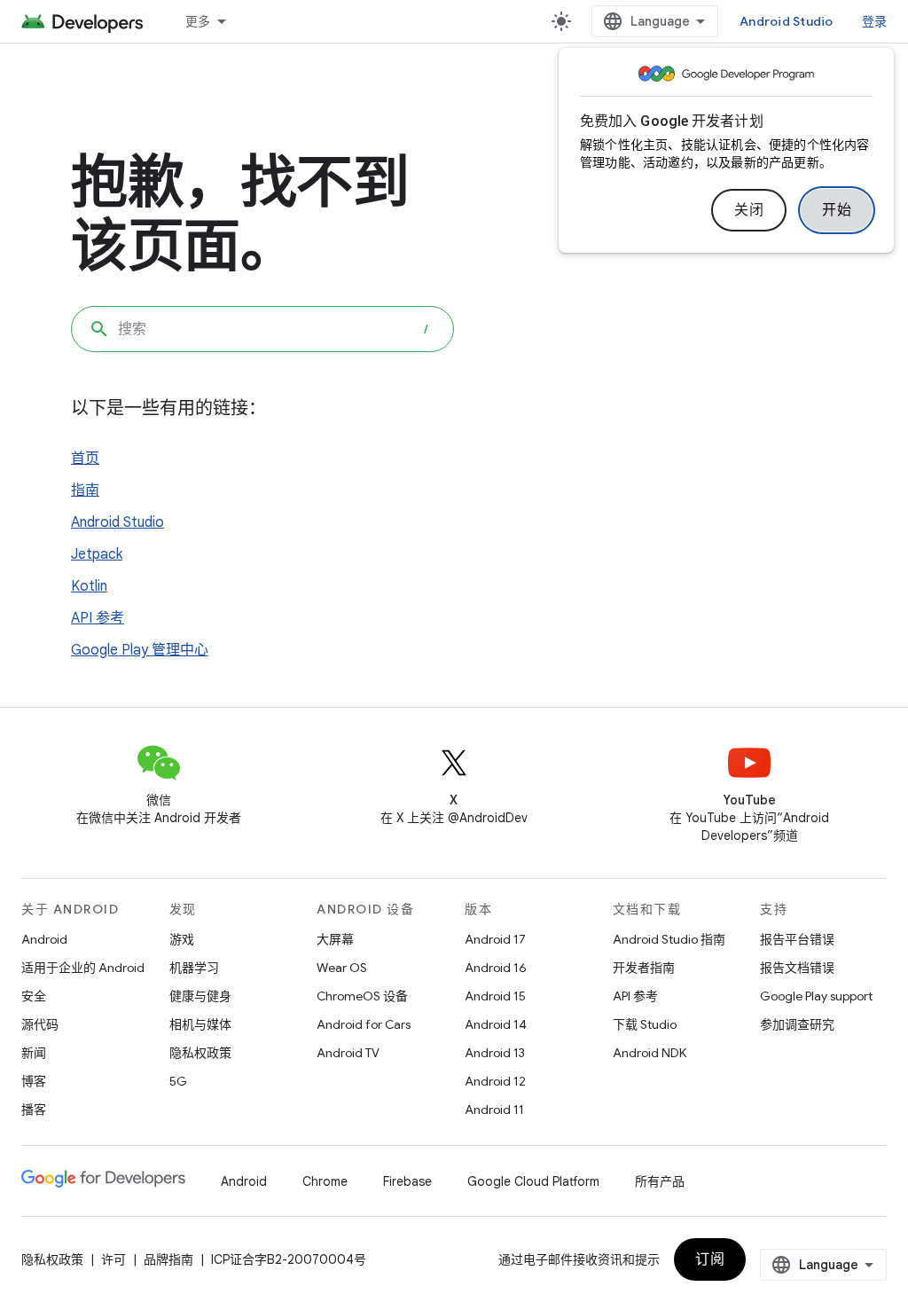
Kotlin (89, 586)
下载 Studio (645, 1024)
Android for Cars (364, 1024)
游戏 (181, 939)
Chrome (325, 1181)
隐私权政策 (200, 1053)
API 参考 (97, 618)
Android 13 (495, 1053)
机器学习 (194, 968)
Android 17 (495, 939)
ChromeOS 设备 (362, 996)
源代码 (40, 1024)
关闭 (748, 210)
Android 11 (494, 1110)
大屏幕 (335, 939)
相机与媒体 (200, 1024)
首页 (85, 458)
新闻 (33, 1053)
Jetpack (96, 554)
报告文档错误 (797, 968)
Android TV (348, 1053)
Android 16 (496, 968)
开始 (836, 210)
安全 (33, 996)
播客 (33, 1110)
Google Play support (816, 996)
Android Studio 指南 (669, 939)
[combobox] (262, 329)
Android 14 (496, 1024)
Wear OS (342, 968)
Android (44, 939)
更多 (198, 21)
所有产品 (660, 1181)
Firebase (407, 1181)
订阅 (709, 1259)
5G (178, 1081)
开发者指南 (644, 968)
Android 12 (495, 1081)
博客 (33, 1081)
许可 (113, 1259)
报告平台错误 (797, 939)
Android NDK (649, 1053)
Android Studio (787, 21)
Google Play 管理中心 (139, 650)
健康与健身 (200, 996)
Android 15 (495, 996)
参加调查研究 (797, 1024)
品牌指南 (168, 1259)
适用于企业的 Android (83, 968)
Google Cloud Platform (533, 1181)
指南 (85, 490)
